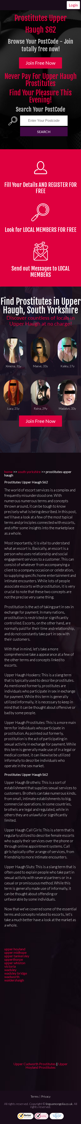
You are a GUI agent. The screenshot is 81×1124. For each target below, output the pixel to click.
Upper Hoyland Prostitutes (46, 1065)
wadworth (11, 977)
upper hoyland (14, 949)
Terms (34, 1096)
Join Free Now (40, 63)
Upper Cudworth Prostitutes (34, 1064)
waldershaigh (14, 980)
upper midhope (15, 952)
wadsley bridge (15, 973)
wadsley (10, 970)
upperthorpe (13, 959)
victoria (10, 966)
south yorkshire (29, 472)
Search (44, 132)
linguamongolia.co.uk (59, 1104)
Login (73, 5)
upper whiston (14, 963)
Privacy (46, 1096)
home (8, 472)
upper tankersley (16, 956)
